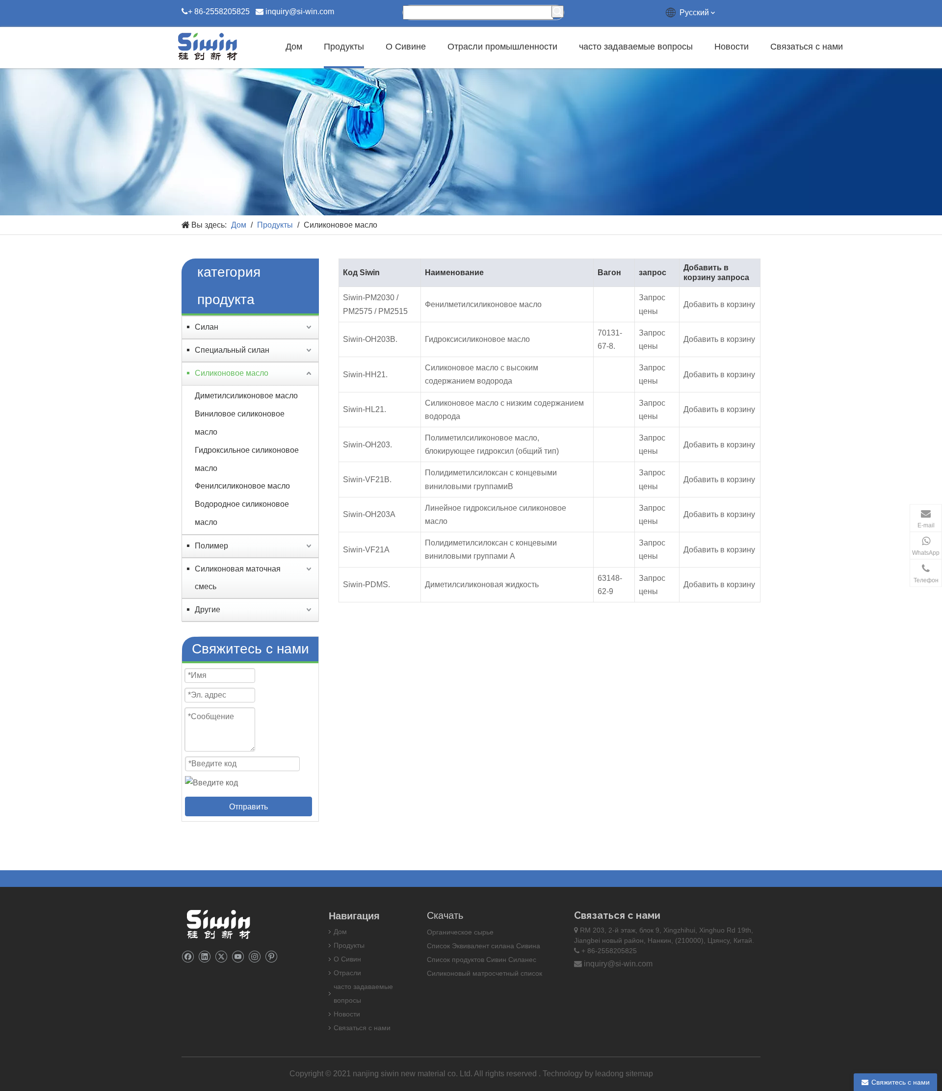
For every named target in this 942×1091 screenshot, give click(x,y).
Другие (207, 609)
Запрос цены (652, 304)
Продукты (349, 945)
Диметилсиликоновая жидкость (482, 584)
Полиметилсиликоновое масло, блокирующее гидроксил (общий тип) (492, 444)
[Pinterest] (271, 955)
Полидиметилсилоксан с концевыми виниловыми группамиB (491, 479)
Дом (340, 931)
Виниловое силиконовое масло (240, 423)
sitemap (639, 1073)
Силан (206, 327)
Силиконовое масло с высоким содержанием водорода (481, 374)
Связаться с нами (362, 1028)
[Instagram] (254, 955)
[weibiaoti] (218, 924)
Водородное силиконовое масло (242, 513)
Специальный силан (232, 350)
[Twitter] (221, 955)
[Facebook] (188, 955)
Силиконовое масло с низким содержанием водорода (504, 409)
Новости (347, 1014)
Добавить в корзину (719, 304)
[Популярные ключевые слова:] (557, 11)
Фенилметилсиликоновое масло (483, 304)
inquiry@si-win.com (299, 11)
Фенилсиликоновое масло (242, 486)
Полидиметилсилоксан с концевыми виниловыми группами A (491, 549)
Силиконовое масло (231, 373)
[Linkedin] (204, 955)
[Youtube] (238, 955)
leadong (610, 1073)
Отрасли (347, 973)
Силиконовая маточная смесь (238, 578)
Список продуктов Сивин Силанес (481, 959)
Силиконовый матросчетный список (484, 973)
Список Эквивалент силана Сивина (483, 946)
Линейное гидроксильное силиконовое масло (495, 514)
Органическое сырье (460, 932)
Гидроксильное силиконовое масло (247, 459)
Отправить (248, 807)
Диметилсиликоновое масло (246, 395)
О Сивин (347, 959)
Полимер (211, 546)
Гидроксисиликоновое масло (477, 339)
